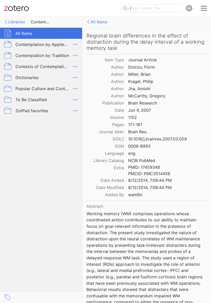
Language (114, 153)
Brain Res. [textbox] (137, 131)
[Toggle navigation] (204, 8)
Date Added (112, 180)
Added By (114, 194)
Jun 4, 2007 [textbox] (139, 110)
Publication (113, 103)
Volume (117, 117)
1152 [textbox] (132, 117)
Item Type (114, 59)
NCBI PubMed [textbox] (141, 160)
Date (119, 110)
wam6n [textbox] (135, 194)
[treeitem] (41, 33)
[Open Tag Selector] (7, 297)
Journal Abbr (111, 131)
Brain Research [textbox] (142, 103)
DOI (116, 138)
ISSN (119, 146)
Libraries (16, 21)
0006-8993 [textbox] (139, 146)
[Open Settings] (189, 8)
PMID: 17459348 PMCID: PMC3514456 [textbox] (149, 170)
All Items (99, 21)
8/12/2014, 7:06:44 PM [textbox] (150, 180)
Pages (118, 124)
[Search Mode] (126, 8)
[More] (75, 44)
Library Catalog (109, 160)
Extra (119, 167)
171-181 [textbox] (135, 124)
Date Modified (110, 187)
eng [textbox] (131, 153)
